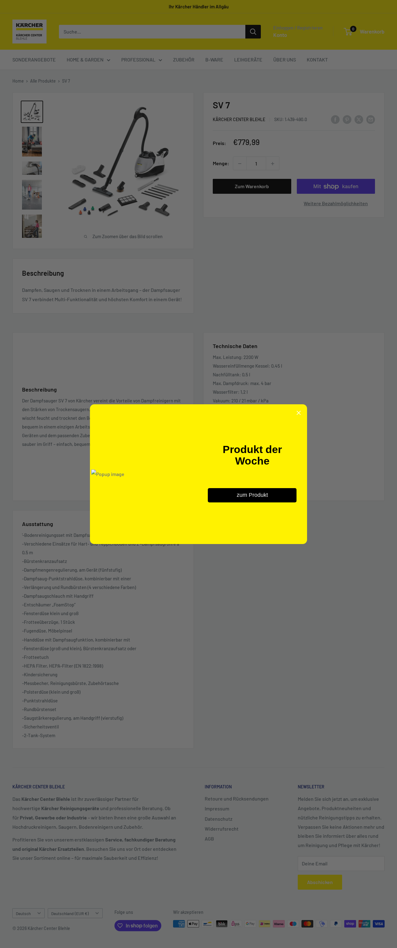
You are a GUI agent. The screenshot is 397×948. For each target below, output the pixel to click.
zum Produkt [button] (252, 495)
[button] (298, 412)
